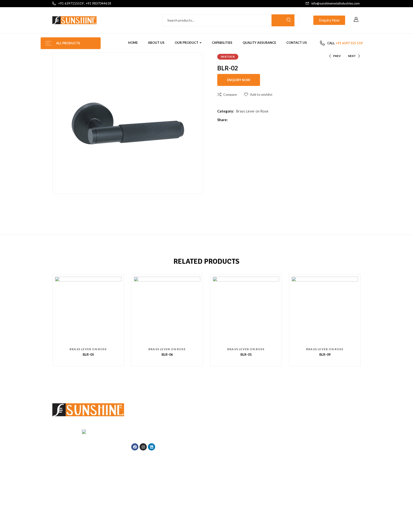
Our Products (246, 441)
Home (133, 43)
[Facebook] (134, 446)
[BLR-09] (325, 310)
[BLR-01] (246, 310)
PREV (337, 56)
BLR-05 (88, 354)
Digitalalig (268, 488)
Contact (246, 449)
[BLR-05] (88, 310)
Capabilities (222, 43)
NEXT (352, 56)
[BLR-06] (167, 310)
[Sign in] (356, 19)
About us (156, 43)
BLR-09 (325, 354)
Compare (230, 94)
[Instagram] (143, 446)
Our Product (187, 43)
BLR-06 (167, 354)
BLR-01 (246, 354)
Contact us (296, 43)
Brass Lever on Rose (252, 111)
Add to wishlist (261, 94)
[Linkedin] (151, 446)
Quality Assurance (259, 43)
